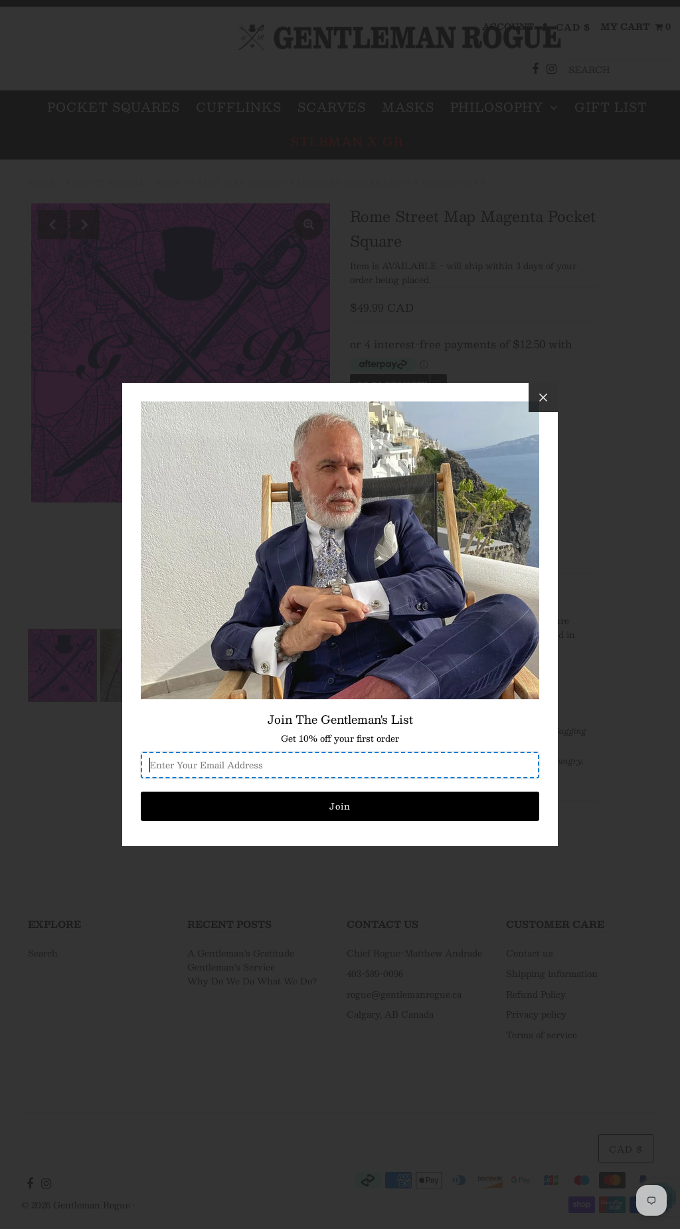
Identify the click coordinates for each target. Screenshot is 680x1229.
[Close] (543, 397)
